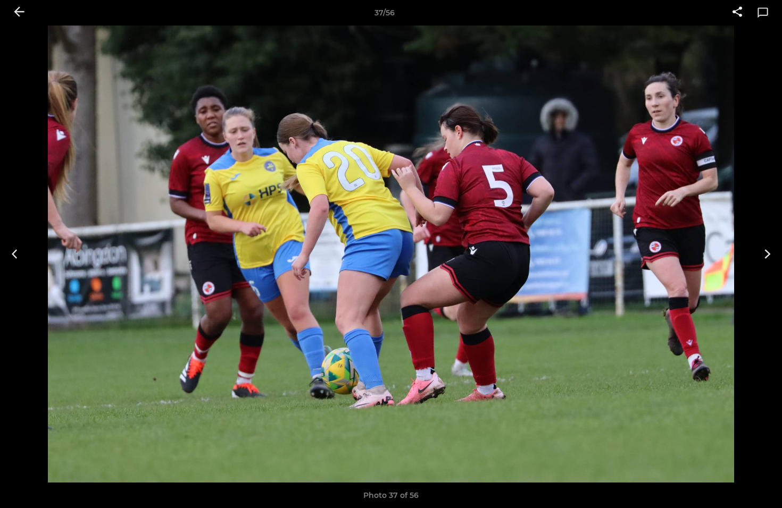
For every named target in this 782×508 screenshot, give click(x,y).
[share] (737, 12)
